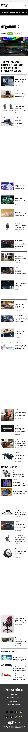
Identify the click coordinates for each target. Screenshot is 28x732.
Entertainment (19, 196)
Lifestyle (17, 77)
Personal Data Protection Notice (14, 708)
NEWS (10, 33)
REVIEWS (18, 33)
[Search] (26, 6)
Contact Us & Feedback (14, 697)
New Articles (19, 535)
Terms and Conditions (14, 704)
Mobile (15, 479)
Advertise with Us (14, 701)
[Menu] (22, 5)
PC (2, 58)
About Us (14, 694)
